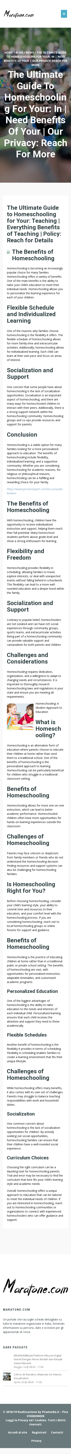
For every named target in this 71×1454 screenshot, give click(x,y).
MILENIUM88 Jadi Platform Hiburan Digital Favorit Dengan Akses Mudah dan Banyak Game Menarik (38, 1359)
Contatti (57, 1432)
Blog (19, 52)
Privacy (36, 1441)
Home (9, 52)
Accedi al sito (17, 1432)
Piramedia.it (50, 1412)
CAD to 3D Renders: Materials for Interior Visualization (38, 1376)
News (30, 52)
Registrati (39, 1432)
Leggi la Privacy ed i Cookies (26, 1420)
